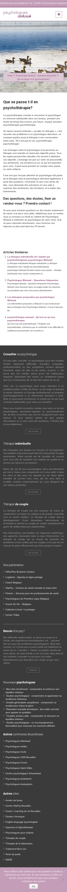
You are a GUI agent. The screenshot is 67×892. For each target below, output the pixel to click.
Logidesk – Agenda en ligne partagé (24, 577)
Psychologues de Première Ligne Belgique (27, 598)
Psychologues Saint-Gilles (19, 768)
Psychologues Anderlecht (18, 778)
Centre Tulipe (12, 615)
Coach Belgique (14, 582)
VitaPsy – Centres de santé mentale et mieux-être (31, 588)
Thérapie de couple (16, 838)
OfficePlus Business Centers (20, 571)
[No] (63, 879)
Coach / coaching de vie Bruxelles (23, 811)
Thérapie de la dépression (19, 843)
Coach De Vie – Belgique (18, 604)
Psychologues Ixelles (16, 746)
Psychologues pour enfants (20, 832)
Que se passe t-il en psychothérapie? (22, 240)
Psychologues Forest (16, 762)
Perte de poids (13, 854)
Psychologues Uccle (16, 751)
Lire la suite (33, 431)
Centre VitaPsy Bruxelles (18, 805)
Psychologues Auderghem (19, 784)
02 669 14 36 (39, 3)
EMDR (9, 859)
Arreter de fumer (14, 800)
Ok (33, 886)
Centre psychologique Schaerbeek (23, 773)
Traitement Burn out (16, 849)
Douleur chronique (15, 816)
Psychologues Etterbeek (18, 741)
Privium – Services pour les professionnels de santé (32, 593)
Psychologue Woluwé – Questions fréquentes (32, 280)
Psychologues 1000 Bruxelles (21, 757)
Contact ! (33, 670)
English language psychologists (22, 822)
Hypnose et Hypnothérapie (19, 827)
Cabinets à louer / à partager (20, 609)
